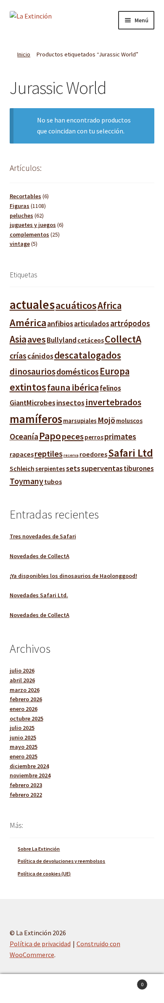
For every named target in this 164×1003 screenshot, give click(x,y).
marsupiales (80, 421)
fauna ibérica (73, 387)
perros (94, 437)
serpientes (50, 469)
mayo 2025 (23, 746)
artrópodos (130, 323)
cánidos (40, 356)
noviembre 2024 (30, 775)
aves (36, 339)
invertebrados (113, 402)
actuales (32, 304)
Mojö (106, 420)
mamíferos (36, 419)
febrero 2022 (26, 794)
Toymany (26, 481)
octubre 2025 (26, 718)
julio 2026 (22, 670)
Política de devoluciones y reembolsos (61, 861)
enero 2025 (23, 756)
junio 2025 (23, 737)
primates (120, 436)
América (28, 322)
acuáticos (76, 305)
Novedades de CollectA (39, 556)
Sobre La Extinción (39, 849)
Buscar (82, 988)
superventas (102, 468)
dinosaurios (33, 371)
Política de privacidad (40, 943)
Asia (18, 339)
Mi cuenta (27, 988)
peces (73, 436)
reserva (71, 455)
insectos (70, 402)
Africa (110, 305)
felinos (110, 388)
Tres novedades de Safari (43, 536)
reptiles (48, 453)
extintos (28, 387)
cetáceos (90, 340)
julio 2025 (22, 728)
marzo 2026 (25, 690)
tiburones (139, 468)
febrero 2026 (26, 699)
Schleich (22, 468)
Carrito (126, 981)
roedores (93, 454)
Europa (115, 371)
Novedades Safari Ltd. (39, 595)
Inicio (23, 54)
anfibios (60, 323)
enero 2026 (23, 709)
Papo (50, 435)
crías (18, 355)
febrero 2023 (26, 785)
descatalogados (87, 355)
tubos (53, 481)
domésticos (77, 371)
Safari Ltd (130, 453)
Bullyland (62, 340)
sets (73, 468)
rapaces (22, 454)
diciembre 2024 (29, 766)
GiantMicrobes (33, 402)
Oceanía (24, 436)
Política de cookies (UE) (44, 873)
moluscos (129, 421)
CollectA (123, 339)
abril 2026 (22, 680)
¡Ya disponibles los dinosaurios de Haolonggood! (73, 576)
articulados (91, 323)
